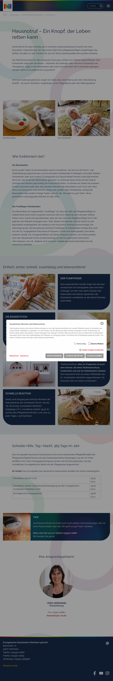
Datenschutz (14, 356)
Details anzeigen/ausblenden (93, 350)
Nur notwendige (54, 356)
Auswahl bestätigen (74, 356)
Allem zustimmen (94, 356)
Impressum (24, 356)
